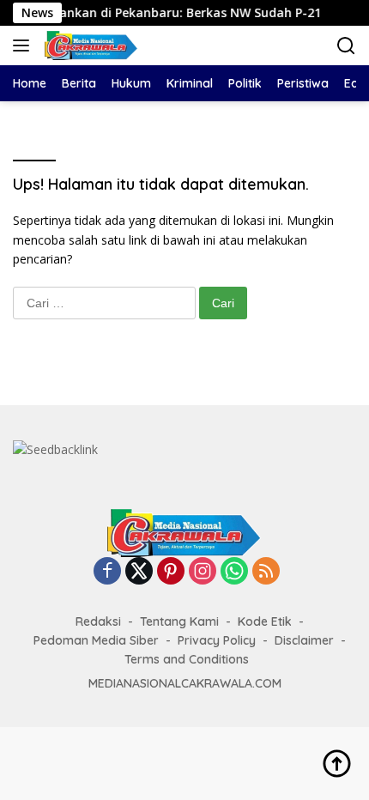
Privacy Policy (217, 640)
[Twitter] (139, 572)
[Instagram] (202, 572)
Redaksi (98, 621)
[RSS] (266, 572)
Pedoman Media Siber (96, 640)
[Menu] (24, 45)
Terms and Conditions (186, 659)
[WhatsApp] (234, 572)
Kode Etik (265, 621)
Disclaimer (304, 640)
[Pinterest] (170, 572)
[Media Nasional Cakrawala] (89, 45)
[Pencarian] (346, 46)
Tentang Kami (179, 621)
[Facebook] (107, 572)
